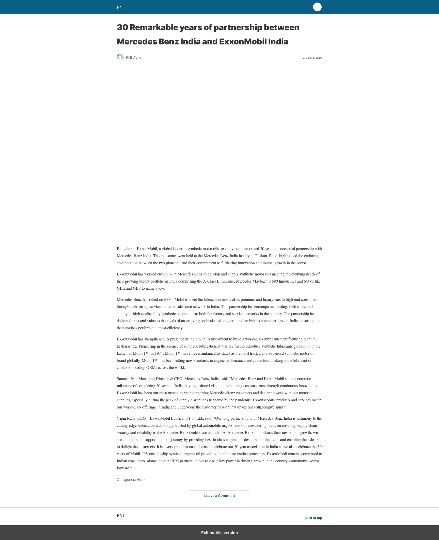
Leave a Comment (219, 495)
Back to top (313, 518)
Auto (141, 479)
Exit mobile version (219, 532)
